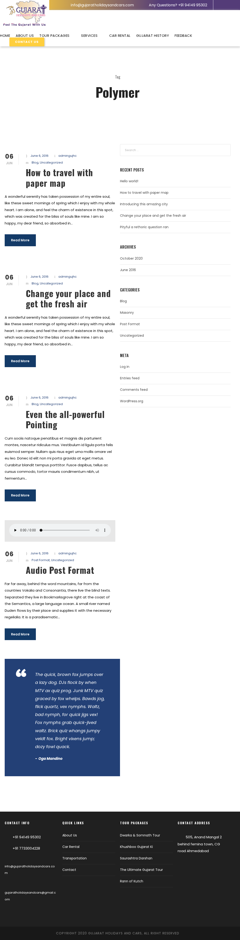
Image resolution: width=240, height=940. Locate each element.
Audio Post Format (60, 569)
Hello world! (129, 181)
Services (89, 35)
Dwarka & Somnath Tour (140, 835)
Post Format (41, 560)
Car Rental (120, 35)
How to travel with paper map (59, 177)
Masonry (127, 312)
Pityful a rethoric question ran (144, 227)
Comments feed (134, 389)
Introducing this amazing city (144, 204)
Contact (69, 869)
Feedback (183, 35)
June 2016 (128, 270)
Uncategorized (51, 162)
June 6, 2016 (39, 155)
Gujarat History (152, 35)
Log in (124, 366)
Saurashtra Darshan (136, 858)
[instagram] (229, 4)
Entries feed (129, 378)
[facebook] (221, 4)
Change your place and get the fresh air (68, 298)
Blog (35, 162)
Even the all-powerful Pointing (65, 419)
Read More (20, 240)
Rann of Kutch (131, 881)
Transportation (74, 858)
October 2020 (131, 258)
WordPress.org (131, 401)
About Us (25, 35)
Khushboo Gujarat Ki (136, 846)
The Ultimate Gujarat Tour (141, 869)
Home (5, 35)
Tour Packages (54, 35)
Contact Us (27, 42)
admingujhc (67, 155)
